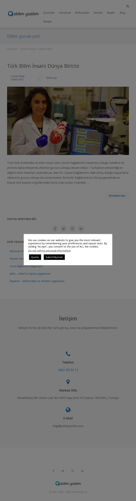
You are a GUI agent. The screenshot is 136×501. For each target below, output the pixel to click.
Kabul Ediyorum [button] (54, 257)
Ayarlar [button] (35, 257)
